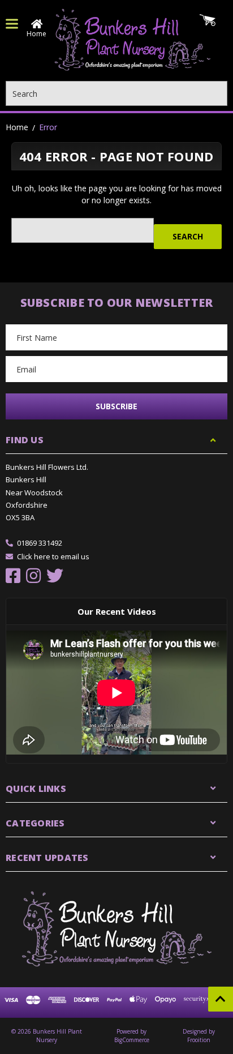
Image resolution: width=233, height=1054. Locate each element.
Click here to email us (53, 556)
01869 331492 (39, 543)
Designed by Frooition (199, 1035)
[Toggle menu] (12, 24)
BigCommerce (131, 1040)
